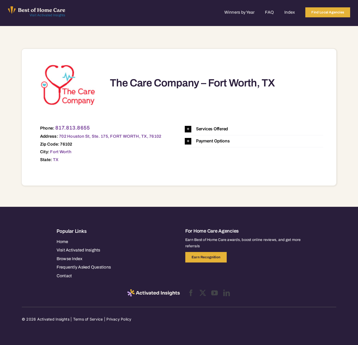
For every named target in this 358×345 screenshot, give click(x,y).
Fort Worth (60, 152)
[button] (254, 129)
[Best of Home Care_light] (37, 8)
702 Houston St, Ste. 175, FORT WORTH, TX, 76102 (110, 136)
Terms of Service (88, 319)
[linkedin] (226, 293)
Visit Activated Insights (48, 15)
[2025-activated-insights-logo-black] (153, 291)
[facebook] (191, 293)
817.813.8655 (72, 128)
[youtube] (214, 293)
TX (55, 159)
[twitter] (202, 293)
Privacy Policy (118, 319)
